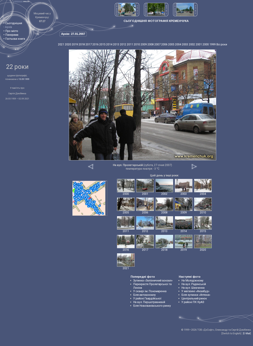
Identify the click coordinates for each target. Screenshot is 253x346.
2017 (89, 44)
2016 (95, 44)
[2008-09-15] (89, 192)
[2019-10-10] (87, 199)
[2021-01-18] (79, 190)
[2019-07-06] (98, 187)
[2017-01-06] (92, 188)
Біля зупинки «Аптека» (195, 294)
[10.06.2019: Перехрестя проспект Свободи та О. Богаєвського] (185, 15)
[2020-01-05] (76, 192)
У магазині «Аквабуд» (195, 291)
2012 (123, 44)
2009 (144, 44)
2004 (178, 44)
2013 (116, 44)
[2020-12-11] (74, 197)
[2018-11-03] (79, 192)
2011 (130, 44)
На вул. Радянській (193, 284)
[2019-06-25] (82, 189)
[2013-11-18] (89, 190)
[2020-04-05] (78, 199)
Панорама (11, 34)
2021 (61, 44)
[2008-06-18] (102, 213)
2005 (171, 44)
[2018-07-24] (94, 188)
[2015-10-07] (94, 203)
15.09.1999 (24, 79)
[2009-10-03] (76, 202)
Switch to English (231, 333)
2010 (137, 44)
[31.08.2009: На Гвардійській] (156, 15)
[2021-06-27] (77, 186)
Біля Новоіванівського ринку (152, 305)
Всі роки (221, 44)
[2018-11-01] (82, 196)
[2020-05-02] (94, 206)
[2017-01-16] (90, 199)
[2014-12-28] (86, 197)
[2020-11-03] (85, 191)
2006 (164, 44)
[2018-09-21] (76, 204)
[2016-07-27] (97, 190)
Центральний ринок (194, 298)
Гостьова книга (15, 38)
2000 (206, 44)
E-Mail (247, 333)
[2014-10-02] (86, 204)
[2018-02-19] (92, 201)
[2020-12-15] (81, 192)
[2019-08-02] (95, 210)
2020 (68, 44)
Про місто (11, 31)
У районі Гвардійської (147, 298)
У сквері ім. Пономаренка (149, 291)
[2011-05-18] (98, 183)
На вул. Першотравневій (149, 302)
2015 (102, 44)
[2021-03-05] (89, 204)
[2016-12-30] (98, 210)
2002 (192, 44)
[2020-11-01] (80, 195)
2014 (109, 44)
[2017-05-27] (80, 186)
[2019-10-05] (95, 185)
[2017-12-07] (104, 182)
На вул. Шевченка (192, 287)
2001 (199, 44)
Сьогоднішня (13, 23)
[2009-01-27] (101, 184)
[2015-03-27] (75, 199)
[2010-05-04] (92, 207)
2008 (150, 44)
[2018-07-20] (87, 194)
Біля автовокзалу (144, 294)
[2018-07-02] (99, 213)
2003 (185, 44)
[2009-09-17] (81, 183)
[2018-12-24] (76, 195)
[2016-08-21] (87, 196)
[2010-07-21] (74, 184)
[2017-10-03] (94, 190)
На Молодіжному (192, 280)
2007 (157, 44)
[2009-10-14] (99, 205)
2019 (75, 44)
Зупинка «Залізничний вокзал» (153, 280)
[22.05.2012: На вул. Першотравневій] (127, 15)
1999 (212, 44)
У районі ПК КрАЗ (192, 302)
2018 (82, 44)
